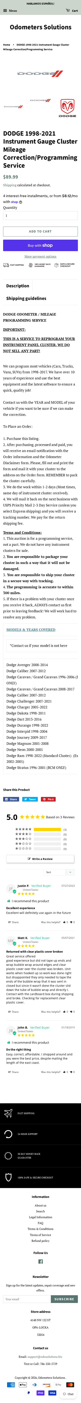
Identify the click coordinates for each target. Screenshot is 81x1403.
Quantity (10, 207)
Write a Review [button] (42, 859)
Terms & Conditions (40, 1229)
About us (40, 1205)
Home (6, 45)
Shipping (9, 185)
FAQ (40, 1223)
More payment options (40, 256)
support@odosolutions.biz (45, 1357)
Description (17, 286)
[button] (65, 922)
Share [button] (15, 922)
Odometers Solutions (40, 27)
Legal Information (40, 1217)
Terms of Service (40, 1235)
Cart (74, 11)
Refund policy (40, 1241)
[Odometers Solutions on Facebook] (40, 1262)
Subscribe (64, 1299)
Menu (12, 11)
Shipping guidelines (26, 298)
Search (40, 1211)
